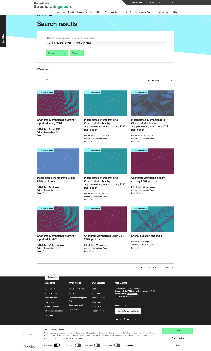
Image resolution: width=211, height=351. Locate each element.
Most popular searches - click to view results (71, 42)
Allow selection (178, 338)
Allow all (177, 331)
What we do (75, 283)
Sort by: (151, 80)
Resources (81, 12)
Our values (49, 302)
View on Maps (132, 294)
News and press (51, 298)
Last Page (167, 267)
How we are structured (54, 311)
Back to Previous (45, 16)
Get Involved (163, 12)
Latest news (60, 12)
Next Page (156, 267)
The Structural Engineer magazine (78, 299)
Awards (72, 293)
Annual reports (51, 293)
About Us (50, 283)
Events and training (76, 289)
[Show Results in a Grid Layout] (42, 80)
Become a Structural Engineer (142, 12)
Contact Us (121, 283)
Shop (175, 12)
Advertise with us (98, 306)
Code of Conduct (52, 306)
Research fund (98, 311)
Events (71, 12)
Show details (129, 345)
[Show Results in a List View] (47, 80)
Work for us (49, 315)
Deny (178, 345)
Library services (98, 302)
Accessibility (50, 289)
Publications (73, 309)
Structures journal (76, 305)
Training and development (115, 12)
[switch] (78, 345)
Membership (95, 12)
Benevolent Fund (98, 298)
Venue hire (96, 293)
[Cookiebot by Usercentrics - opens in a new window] (29, 346)
